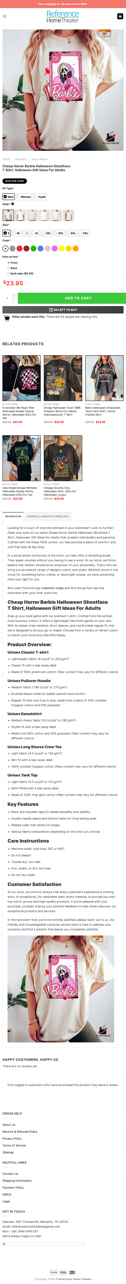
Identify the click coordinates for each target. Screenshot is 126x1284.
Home (6, 159)
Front (14, 262)
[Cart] (120, 16)
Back (14, 268)
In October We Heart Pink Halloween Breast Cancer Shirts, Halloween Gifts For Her (19, 413)
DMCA (6, 1194)
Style (7, 204)
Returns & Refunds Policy (19, 1131)
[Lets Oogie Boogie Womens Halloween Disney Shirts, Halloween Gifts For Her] (21, 458)
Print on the (10, 256)
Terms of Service (14, 1145)
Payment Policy (13, 1187)
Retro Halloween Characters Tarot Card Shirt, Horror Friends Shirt (102, 411)
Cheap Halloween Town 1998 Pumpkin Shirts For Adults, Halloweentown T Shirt (62, 411)
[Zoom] (7, 146)
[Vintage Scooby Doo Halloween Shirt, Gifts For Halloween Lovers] (63, 458)
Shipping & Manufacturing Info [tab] (48, 516)
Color (6, 240)
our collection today (50, 588)
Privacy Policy (12, 1138)
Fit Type (8, 188)
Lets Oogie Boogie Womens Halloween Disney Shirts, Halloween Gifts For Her (19, 491)
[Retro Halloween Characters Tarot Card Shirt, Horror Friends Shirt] (104, 378)
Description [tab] (13, 516)
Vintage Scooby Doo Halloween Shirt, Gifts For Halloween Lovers (60, 491)
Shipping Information (17, 1180)
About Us (8, 1124)
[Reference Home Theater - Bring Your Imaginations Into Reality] (63, 16)
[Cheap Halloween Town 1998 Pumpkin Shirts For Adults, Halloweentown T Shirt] (63, 378)
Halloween (39, 159)
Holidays (21, 159)
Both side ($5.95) (22, 273)
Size (6, 224)
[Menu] (4, 16)
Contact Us (10, 1173)
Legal (6, 1201)
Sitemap (8, 1152)
